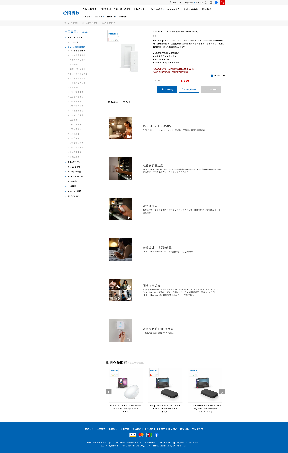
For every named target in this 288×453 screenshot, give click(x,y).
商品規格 (128, 101)
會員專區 (160, 429)
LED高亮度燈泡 (77, 97)
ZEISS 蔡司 (106, 9)
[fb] (157, 435)
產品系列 (111, 16)
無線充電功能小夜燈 (79, 74)
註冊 (180, 2)
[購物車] (222, 2)
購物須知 (172, 429)
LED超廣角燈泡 (77, 92)
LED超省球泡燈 (77, 110)
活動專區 (99, 16)
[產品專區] (76, 23)
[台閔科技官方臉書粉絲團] (216, 2)
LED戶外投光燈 (77, 147)
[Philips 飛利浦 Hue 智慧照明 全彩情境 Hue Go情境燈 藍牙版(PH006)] (126, 391)
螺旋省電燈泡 (76, 152)
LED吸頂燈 (75, 134)
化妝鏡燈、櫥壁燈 (78, 78)
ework (176, 446)
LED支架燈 (75, 138)
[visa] (132, 435)
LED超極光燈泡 (77, 106)
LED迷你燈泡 (76, 101)
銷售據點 (189, 2)
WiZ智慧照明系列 (77, 55)
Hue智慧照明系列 (78, 50)
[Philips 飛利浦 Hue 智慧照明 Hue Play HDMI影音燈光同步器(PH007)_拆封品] (205, 391)
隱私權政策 (197, 429)
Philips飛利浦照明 (123, 9)
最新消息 (124, 16)
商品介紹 (113, 101)
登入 (175, 2)
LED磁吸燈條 (76, 129)
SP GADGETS (74, 196)
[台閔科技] (71, 12)
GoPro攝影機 (157, 9)
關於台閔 (89, 429)
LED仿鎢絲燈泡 (77, 143)
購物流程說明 (219, 76)
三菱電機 (87, 16)
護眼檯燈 (74, 64)
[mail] (211, 2)
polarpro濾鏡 (74, 191)
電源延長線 (75, 157)
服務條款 (184, 429)
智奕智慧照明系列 (78, 60)
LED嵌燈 (74, 120)
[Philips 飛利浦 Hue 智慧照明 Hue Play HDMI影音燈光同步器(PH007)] (165, 391)
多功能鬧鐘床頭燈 (78, 83)
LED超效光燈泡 (77, 115)
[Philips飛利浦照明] (91, 23)
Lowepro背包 (174, 9)
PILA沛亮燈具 (141, 9)
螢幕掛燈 (74, 87)
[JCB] (149, 435)
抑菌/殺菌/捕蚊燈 (77, 69)
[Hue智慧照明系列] (108, 23)
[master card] (141, 435)
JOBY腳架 (207, 9)
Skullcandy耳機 (191, 9)
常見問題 (200, 2)
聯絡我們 (137, 429)
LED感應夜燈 (76, 124)
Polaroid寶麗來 (90, 9)
